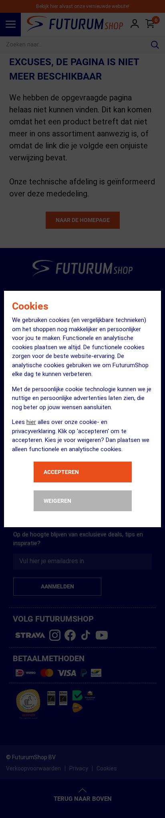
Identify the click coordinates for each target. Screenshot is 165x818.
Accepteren (61, 472)
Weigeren (57, 501)
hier (31, 422)
